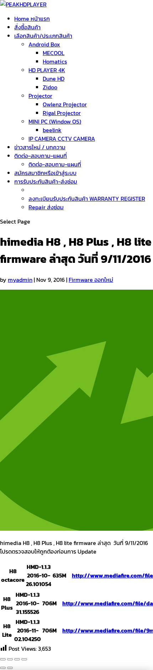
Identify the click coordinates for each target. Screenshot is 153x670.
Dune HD (53, 78)
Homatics (55, 61)
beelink (52, 130)
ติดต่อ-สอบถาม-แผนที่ (40, 155)
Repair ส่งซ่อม (46, 207)
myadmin (20, 279)
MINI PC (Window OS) (54, 121)
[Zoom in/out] (24, 659)
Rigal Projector (62, 113)
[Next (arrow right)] (10, 668)
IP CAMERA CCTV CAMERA (61, 138)
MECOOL (53, 53)
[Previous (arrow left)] (3, 668)
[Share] (10, 659)
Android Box (44, 44)
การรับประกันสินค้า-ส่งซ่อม (45, 181)
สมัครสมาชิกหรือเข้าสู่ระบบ (45, 173)
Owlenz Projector (65, 104)
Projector (40, 95)
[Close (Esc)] (3, 659)
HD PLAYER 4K (46, 70)
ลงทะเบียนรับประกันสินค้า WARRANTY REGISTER (86, 198)
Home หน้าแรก (32, 18)
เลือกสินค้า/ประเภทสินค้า (43, 35)
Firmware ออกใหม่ (91, 279)
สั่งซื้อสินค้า (27, 27)
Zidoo (50, 87)
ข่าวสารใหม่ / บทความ (39, 147)
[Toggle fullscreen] (17, 659)
